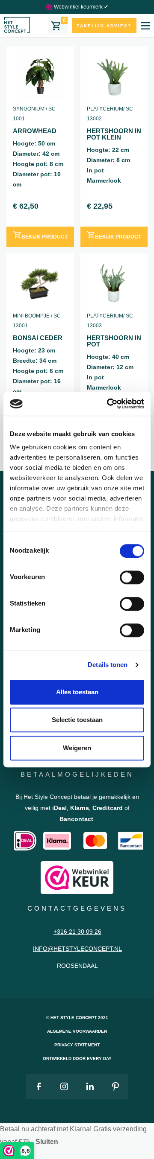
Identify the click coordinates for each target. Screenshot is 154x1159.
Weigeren (77, 747)
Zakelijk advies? (104, 25)
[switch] (132, 577)
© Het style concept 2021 (77, 1017)
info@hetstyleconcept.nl (77, 948)
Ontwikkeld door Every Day (77, 1058)
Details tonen (107, 664)
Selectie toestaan (77, 719)
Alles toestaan (77, 692)
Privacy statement (77, 1045)
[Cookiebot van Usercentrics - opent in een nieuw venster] (108, 403)
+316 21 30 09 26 (77, 931)
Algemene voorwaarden (77, 1031)
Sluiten (47, 1141)
